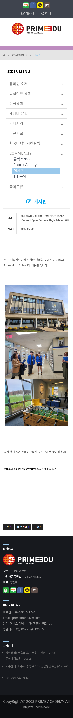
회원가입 (30, 13)
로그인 (48, 13)
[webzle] (36, 28)
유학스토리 (22, 159)
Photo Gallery (25, 164)
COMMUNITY (19, 55)
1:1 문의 (19, 176)
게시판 (19, 170)
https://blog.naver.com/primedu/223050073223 (30, 469)
